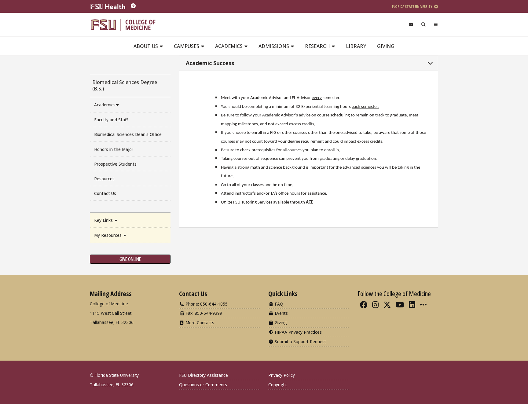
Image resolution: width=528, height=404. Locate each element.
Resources (104, 179)
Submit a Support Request (299, 341)
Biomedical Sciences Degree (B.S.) (124, 85)
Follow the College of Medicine (394, 293)
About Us (146, 46)
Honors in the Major (113, 149)
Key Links (104, 220)
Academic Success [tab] (209, 63)
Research (318, 46)
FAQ (278, 304)
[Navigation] (436, 24)
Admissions (274, 46)
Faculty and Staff (111, 120)
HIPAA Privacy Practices (297, 332)
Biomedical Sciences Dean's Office (128, 134)
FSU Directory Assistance (203, 375)
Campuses (187, 46)
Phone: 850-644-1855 (206, 304)
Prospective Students (115, 164)
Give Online (130, 259)
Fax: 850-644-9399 (203, 313)
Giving (385, 46)
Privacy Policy (281, 375)
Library (356, 46)
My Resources (108, 235)
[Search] (423, 24)
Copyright (277, 384)
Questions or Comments (203, 384)
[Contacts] (411, 24)
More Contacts (199, 322)
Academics (229, 46)
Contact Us (105, 193)
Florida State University (412, 6)
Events (280, 313)
